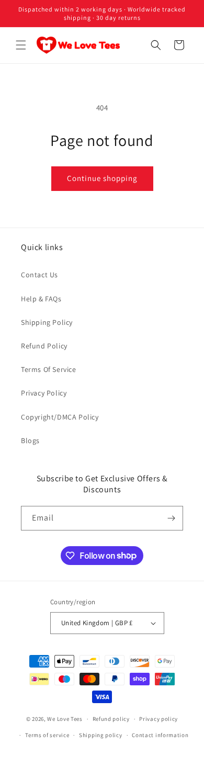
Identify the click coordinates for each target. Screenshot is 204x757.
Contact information (160, 735)
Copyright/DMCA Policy (60, 417)
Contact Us (39, 274)
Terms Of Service (48, 369)
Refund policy (111, 718)
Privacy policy (158, 718)
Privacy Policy (43, 393)
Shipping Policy (47, 322)
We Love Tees (64, 718)
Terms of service (47, 735)
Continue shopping (102, 178)
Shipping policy (100, 735)
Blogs (30, 440)
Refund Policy (44, 346)
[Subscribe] (171, 518)
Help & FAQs (41, 298)
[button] (20, 45)
